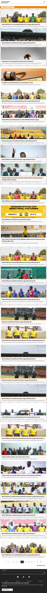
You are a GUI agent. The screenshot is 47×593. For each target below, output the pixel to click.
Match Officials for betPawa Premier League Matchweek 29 (18, 359)
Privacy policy (29, 581)
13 (31, 561)
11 (25, 561)
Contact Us (18, 581)
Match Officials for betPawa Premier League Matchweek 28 (18, 398)
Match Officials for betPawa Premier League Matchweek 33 (18, 43)
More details (4, 586)
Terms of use (40, 581)
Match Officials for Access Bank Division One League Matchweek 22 (21, 555)
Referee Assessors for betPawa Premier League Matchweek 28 (19, 380)
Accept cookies (5, 589)
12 (28, 561)
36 (40, 561)
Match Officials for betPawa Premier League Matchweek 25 (18, 533)
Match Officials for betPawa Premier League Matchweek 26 (18, 515)
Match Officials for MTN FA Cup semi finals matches (16, 219)
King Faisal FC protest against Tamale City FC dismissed (17, 61)
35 (37, 561)
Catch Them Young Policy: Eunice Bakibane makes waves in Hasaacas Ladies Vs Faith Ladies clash (23, 235)
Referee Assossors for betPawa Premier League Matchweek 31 (19, 141)
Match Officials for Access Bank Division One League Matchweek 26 (21, 262)
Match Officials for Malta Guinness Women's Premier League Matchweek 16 (23, 496)
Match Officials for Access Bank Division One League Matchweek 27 (21, 201)
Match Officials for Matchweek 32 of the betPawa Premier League (20, 119)
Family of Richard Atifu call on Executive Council (15, 457)
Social (7, 581)
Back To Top (42, 565)
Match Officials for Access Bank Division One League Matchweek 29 (21, 101)
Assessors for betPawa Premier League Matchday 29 (17, 322)
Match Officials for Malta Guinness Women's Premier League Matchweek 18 (23, 340)
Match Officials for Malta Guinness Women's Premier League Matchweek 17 (23, 438)
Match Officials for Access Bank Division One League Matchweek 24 (21, 417)
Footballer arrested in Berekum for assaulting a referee (17, 82)
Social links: (4, 570)
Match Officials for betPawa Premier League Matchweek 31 (18, 159)
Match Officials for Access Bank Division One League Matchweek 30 (21, 24)
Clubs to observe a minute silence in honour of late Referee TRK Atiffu (21, 475)
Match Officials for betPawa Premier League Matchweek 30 (18, 281)
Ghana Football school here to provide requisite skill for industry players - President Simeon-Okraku (23, 173)
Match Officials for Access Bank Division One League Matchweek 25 (21, 299)
